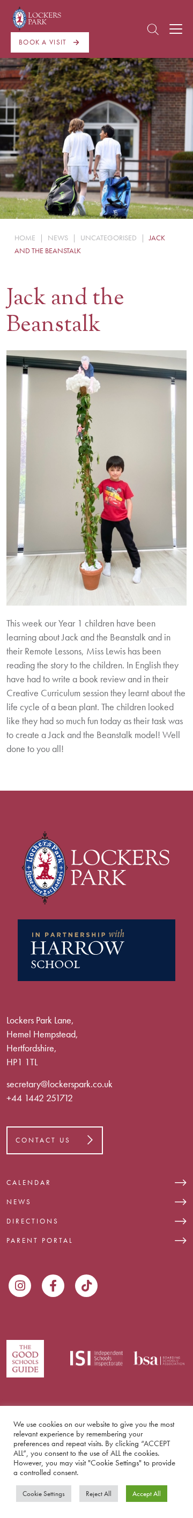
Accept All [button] (146, 1493)
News (19, 1201)
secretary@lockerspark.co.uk (59, 1084)
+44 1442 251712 (39, 1098)
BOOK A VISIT (43, 42)
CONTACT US (43, 1140)
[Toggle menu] (175, 29)
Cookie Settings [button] (44, 1493)
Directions (32, 1221)
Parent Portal (39, 1240)
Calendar (28, 1182)
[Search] (152, 29)
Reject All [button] (99, 1493)
